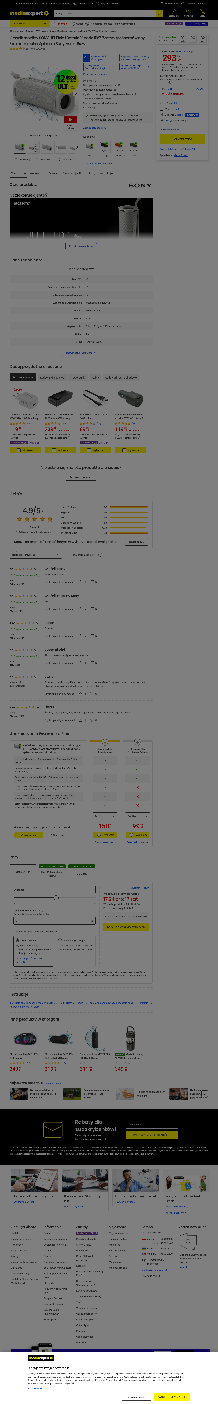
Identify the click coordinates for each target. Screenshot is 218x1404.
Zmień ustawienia (136, 1397)
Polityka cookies (35, 1388)
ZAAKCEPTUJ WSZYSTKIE (172, 1397)
